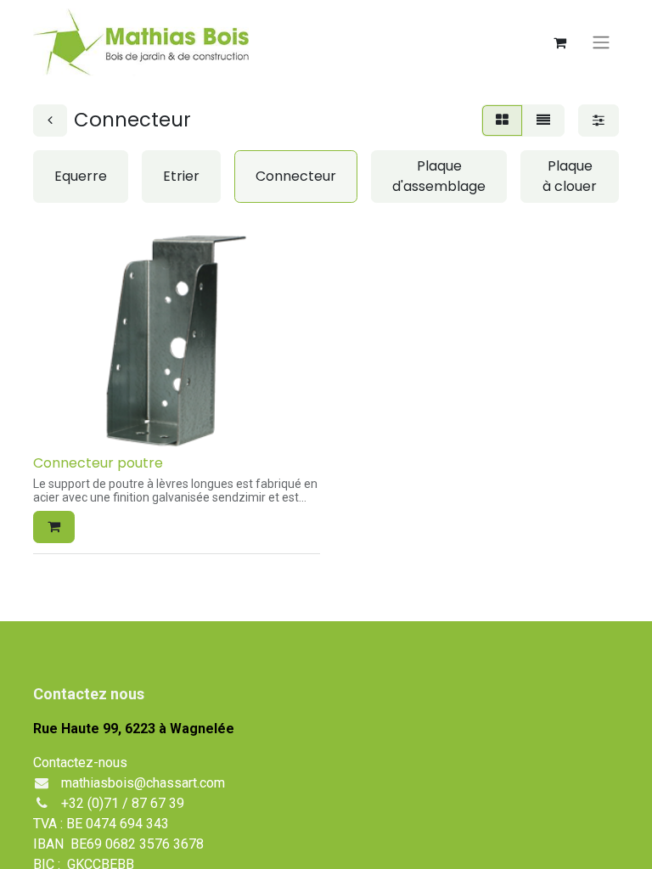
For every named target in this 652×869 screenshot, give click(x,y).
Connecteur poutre (98, 463)
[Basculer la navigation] (601, 43)
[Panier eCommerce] (559, 42)
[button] (54, 527)
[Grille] (502, 120)
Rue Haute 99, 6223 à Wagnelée (133, 728)
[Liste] (543, 120)
